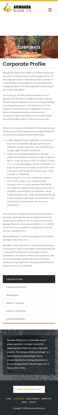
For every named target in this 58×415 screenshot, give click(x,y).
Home (8, 398)
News (24, 402)
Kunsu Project (33, 398)
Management (12, 295)
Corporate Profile (14, 279)
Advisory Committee (16, 311)
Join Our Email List (29, 389)
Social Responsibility (15, 318)
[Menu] (50, 10)
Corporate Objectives (16, 287)
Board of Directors (15, 303)
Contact (32, 402)
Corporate (18, 398)
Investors (46, 398)
